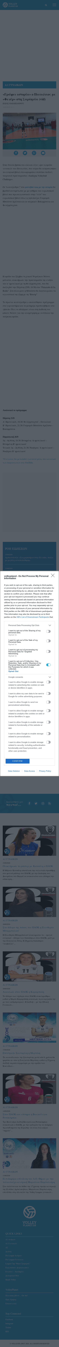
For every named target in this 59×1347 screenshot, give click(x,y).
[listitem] (29, 625)
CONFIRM (17, 761)
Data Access (29, 771)
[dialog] (29, 673)
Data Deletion (14, 771)
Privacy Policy (45, 771)
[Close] (53, 576)
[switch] (48, 631)
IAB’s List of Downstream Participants (33, 617)
